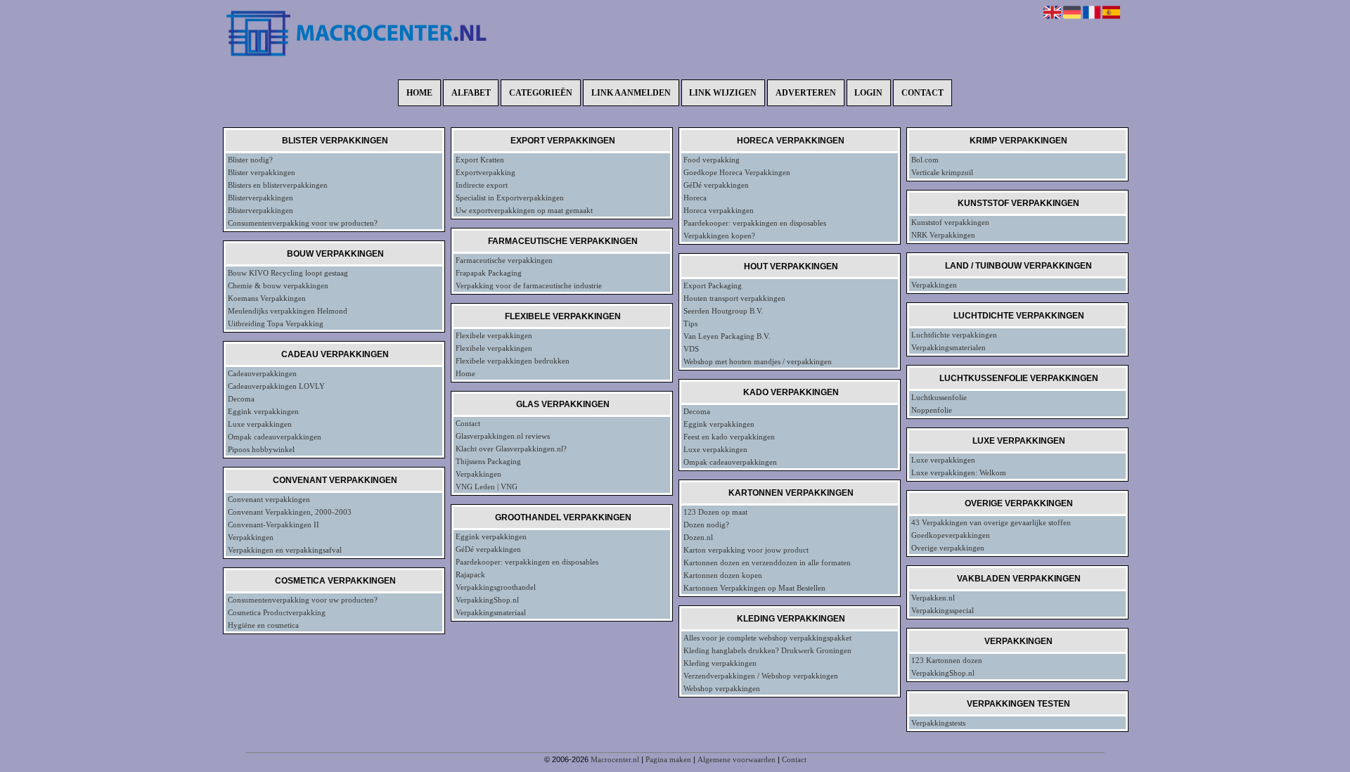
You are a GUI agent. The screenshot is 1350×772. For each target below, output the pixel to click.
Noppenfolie (931, 410)
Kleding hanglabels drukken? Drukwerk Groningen (767, 650)
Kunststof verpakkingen (950, 222)
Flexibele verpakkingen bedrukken (513, 360)
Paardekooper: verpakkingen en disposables (527, 562)
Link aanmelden (631, 93)
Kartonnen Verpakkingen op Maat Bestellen (754, 588)
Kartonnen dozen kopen (722, 575)
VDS (691, 349)
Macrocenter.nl (615, 759)
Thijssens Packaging (488, 461)
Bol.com (925, 159)
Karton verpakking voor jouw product (746, 550)
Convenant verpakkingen (269, 499)
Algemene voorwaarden (737, 759)
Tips (690, 323)
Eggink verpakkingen (263, 411)
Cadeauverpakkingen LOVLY (276, 386)
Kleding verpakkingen (720, 663)
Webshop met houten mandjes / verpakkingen (757, 361)
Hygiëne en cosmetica (263, 625)
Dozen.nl (698, 537)
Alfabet (471, 93)
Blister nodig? (250, 159)
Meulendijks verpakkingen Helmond (287, 311)
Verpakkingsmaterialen (948, 347)
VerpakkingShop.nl (487, 600)
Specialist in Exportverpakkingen (510, 197)
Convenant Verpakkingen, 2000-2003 (290, 512)
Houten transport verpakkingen (734, 298)
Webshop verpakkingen (721, 688)
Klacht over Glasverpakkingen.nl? (511, 448)
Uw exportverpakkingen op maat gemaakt (524, 210)
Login (868, 93)
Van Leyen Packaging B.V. (727, 336)
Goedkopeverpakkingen (950, 535)
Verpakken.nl (933, 597)
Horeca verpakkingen (718, 210)
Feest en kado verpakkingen (729, 436)
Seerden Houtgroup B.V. (723, 311)
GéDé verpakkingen (488, 549)
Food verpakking (711, 159)
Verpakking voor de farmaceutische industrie (529, 285)
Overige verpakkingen (947, 547)
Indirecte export (482, 185)
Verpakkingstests (938, 723)
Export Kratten (480, 159)
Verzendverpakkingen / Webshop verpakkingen (760, 675)
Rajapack (470, 574)
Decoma (241, 398)
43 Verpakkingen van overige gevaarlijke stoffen (991, 522)
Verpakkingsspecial (942, 610)
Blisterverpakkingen (260, 197)
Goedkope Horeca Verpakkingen (736, 172)
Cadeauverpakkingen (262, 373)
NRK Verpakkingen (943, 235)
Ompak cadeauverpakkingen (274, 436)
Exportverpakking (485, 172)
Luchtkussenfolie (939, 397)
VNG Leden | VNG (487, 486)
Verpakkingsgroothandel (496, 587)
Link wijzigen (723, 93)
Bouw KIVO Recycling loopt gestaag (288, 273)
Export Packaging (712, 285)
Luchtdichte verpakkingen (954, 334)
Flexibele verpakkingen (494, 335)
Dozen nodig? (706, 524)
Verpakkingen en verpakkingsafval (285, 550)
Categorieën (540, 93)
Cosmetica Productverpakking (277, 612)
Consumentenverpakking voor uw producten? (303, 223)
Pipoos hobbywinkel (261, 449)
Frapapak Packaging (489, 273)
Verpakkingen (251, 537)
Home (419, 93)
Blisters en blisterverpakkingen (278, 185)
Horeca (695, 197)
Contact (922, 93)
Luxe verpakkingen (260, 424)
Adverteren (806, 93)
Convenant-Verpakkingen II (273, 524)
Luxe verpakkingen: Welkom (958, 472)
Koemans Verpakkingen (267, 298)
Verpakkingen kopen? (719, 235)
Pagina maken (668, 759)
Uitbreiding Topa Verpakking (275, 323)
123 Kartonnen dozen (946, 660)
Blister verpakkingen (261, 172)
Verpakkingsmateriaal (491, 612)
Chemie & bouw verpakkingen (278, 285)
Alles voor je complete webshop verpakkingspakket (767, 637)
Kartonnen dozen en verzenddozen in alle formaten (767, 562)
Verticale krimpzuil (942, 172)
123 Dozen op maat (715, 512)
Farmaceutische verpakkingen (504, 260)
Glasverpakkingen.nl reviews (503, 436)
